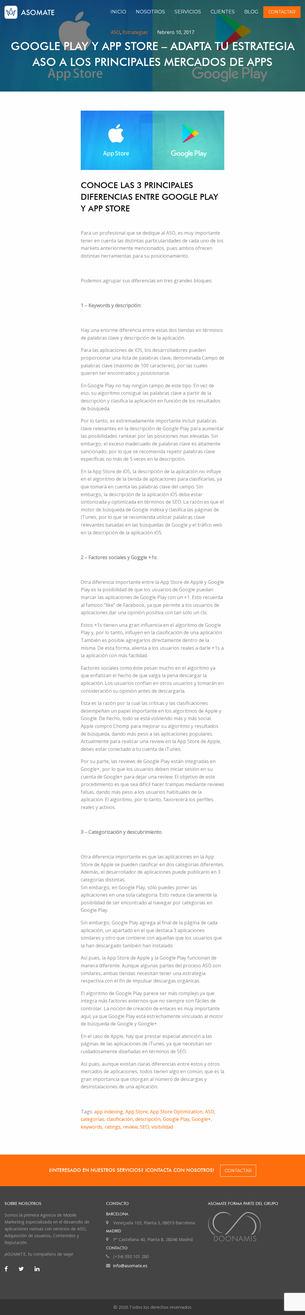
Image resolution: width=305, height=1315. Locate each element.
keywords (91, 1127)
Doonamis (254, 1226)
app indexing (108, 1111)
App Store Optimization (176, 1111)
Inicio (118, 12)
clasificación (120, 1119)
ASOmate (38, 12)
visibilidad (162, 1127)
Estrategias (135, 32)
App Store (136, 1111)
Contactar (281, 12)
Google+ (201, 1119)
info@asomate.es (130, 1265)
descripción (148, 1119)
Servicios (188, 12)
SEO (144, 1127)
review (130, 1127)
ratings (113, 1127)
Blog (251, 12)
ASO (115, 32)
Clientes (223, 12)
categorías (92, 1119)
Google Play (176, 1119)
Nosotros (150, 12)
